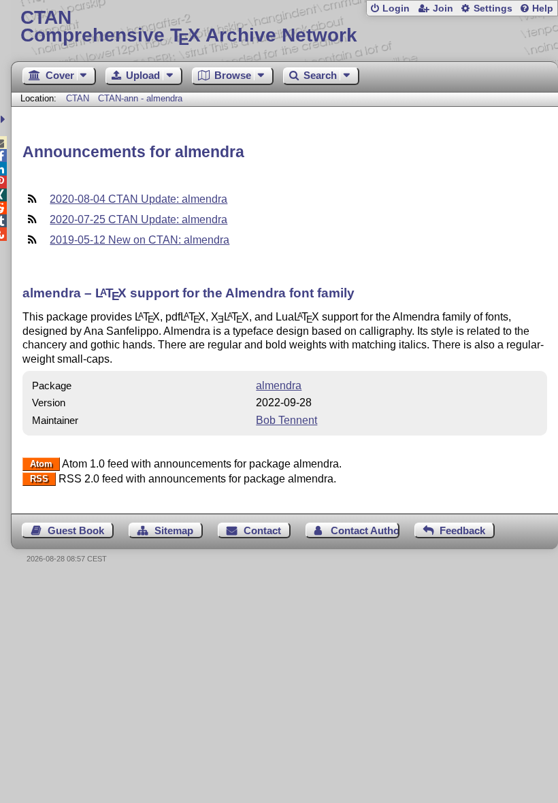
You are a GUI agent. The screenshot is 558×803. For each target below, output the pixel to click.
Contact (262, 530)
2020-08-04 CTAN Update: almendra (138, 199)
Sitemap (173, 530)
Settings (493, 8)
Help (542, 8)
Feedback (462, 530)
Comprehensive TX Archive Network (188, 27)
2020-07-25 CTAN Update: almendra (138, 219)
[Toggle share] (4, 119)
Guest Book (76, 530)
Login (396, 8)
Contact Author (365, 530)
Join (443, 8)
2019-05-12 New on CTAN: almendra (139, 240)
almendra (278, 385)
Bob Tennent (286, 420)
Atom (41, 464)
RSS (39, 479)
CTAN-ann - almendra (140, 98)
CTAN (77, 98)
